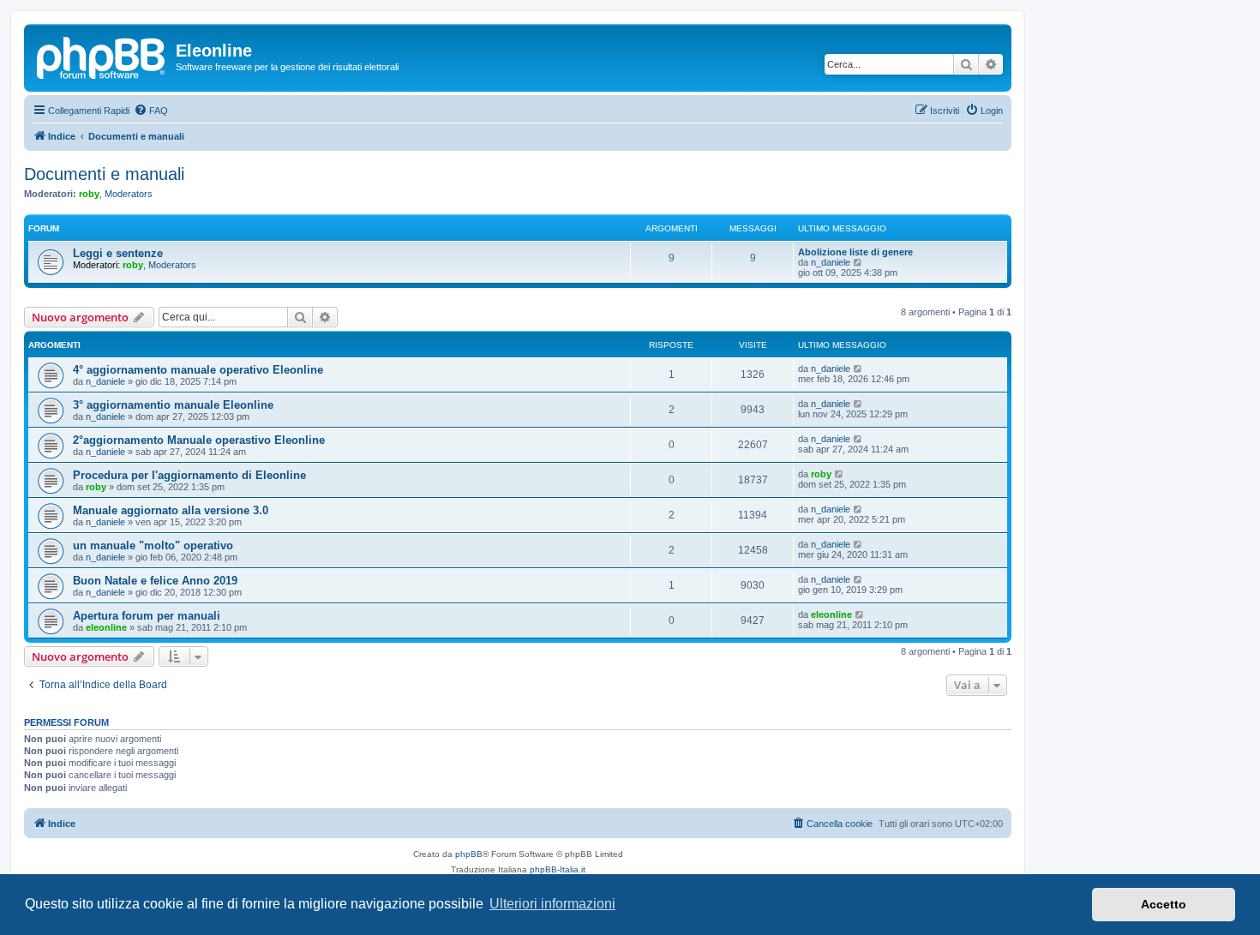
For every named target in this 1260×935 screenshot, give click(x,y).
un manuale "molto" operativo (153, 545)
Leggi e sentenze (118, 253)
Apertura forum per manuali (146, 615)
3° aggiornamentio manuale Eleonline (173, 405)
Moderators (129, 194)
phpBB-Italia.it (557, 869)
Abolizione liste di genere (855, 252)
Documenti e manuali (104, 174)
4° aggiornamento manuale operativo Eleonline (198, 369)
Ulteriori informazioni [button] (552, 903)
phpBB (469, 854)
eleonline (106, 627)
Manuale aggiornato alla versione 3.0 (170, 510)
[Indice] (102, 55)
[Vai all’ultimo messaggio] (858, 368)
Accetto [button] (1163, 904)
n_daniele (830, 262)
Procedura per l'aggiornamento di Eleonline (189, 475)
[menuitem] (151, 110)
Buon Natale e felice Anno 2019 (155, 580)
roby (89, 194)
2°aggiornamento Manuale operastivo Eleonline (199, 440)
